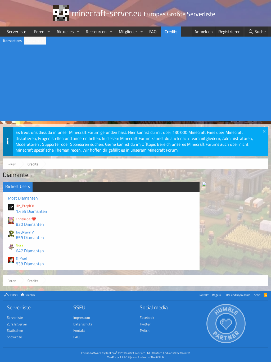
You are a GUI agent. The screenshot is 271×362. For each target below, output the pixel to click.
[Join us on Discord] (204, 185)
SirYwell (22, 258)
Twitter (145, 324)
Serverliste (16, 31)
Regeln (216, 295)
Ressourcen (96, 31)
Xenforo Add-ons (171, 353)
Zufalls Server (17, 324)
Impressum (81, 317)
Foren (39, 31)
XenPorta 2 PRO (117, 357)
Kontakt (204, 295)
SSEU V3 (12, 295)
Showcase (14, 336)
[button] (49, 32)
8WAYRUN (157, 357)
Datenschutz (82, 324)
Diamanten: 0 (35, 40)
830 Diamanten (30, 224)
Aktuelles (65, 31)
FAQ (153, 31)
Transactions (12, 40)
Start (257, 295)
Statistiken (15, 330)
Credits (171, 31)
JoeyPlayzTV (25, 232)
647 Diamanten (30, 251)
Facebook (147, 317)
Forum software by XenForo (115, 353)
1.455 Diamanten (31, 211)
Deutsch (29, 295)
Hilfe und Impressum (237, 295)
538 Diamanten (30, 264)
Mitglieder (128, 31)
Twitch (145, 330)
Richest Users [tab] (17, 186)
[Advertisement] (135, 84)
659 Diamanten (30, 237)
